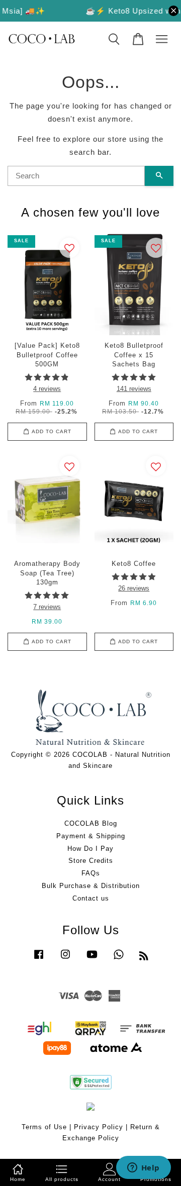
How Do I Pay (90, 848)
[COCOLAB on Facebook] (39, 959)
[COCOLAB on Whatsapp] (119, 959)
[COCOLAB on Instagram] (65, 959)
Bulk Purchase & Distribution (91, 886)
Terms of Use (44, 1127)
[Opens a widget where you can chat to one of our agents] (143, 1168)
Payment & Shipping (90, 836)
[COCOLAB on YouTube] (92, 959)
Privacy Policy (98, 1127)
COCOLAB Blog (90, 823)
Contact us (90, 898)
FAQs (90, 873)
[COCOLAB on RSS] (144, 957)
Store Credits (90, 860)
